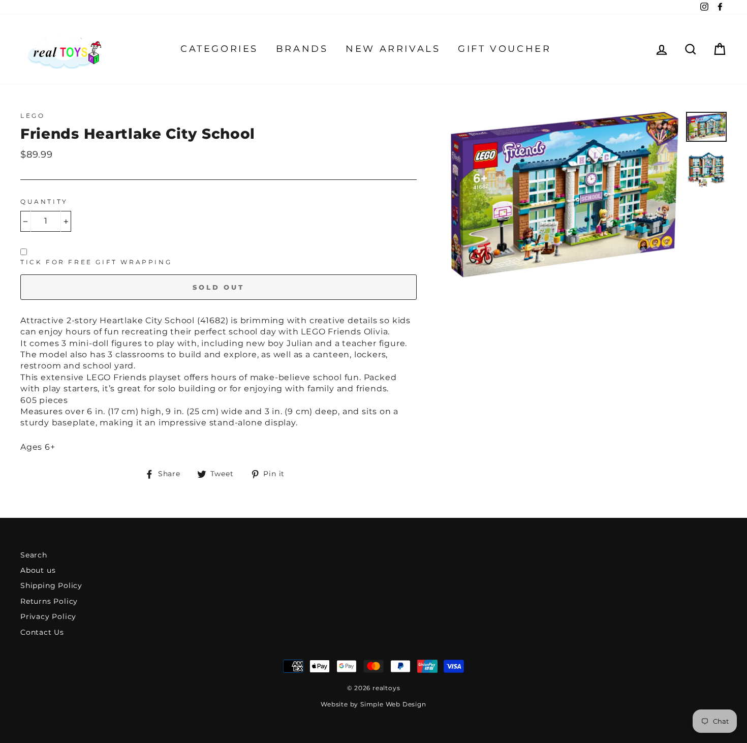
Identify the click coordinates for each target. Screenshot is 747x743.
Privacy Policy (48, 616)
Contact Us (42, 632)
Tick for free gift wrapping (96, 262)
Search (33, 555)
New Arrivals (393, 48)
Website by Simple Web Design (373, 704)
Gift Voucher (504, 48)
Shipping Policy (51, 585)
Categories (219, 48)
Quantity (44, 201)
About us (37, 570)
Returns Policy (49, 601)
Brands (302, 48)
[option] (564, 195)
